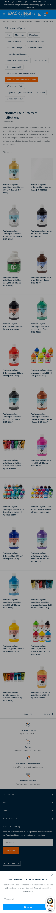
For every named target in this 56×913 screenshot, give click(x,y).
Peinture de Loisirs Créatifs (18, 60)
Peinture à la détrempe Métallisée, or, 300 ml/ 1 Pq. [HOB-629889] (41, 695)
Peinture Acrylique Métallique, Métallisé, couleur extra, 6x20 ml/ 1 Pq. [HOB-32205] (13, 464)
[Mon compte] (39, 14)
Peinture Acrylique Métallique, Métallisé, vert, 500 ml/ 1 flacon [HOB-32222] (40, 328)
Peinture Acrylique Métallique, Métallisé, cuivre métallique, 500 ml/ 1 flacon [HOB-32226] (41, 418)
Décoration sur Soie (15, 86)
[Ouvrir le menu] (4, 14)
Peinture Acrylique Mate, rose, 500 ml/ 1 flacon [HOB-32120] (41, 463)
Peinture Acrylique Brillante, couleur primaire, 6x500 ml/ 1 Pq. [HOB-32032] (41, 650)
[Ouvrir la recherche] (33, 14)
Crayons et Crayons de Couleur (19, 92)
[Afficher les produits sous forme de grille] (47, 152)
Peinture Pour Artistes (35, 41)
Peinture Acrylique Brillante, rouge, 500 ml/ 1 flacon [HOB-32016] (13, 373)
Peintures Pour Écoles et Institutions (21, 80)
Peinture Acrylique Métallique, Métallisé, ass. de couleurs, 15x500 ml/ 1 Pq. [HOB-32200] (14, 510)
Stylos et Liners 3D (14, 67)
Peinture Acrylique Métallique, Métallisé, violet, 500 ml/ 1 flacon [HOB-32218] (40, 557)
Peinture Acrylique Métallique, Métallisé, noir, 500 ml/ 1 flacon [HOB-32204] (12, 418)
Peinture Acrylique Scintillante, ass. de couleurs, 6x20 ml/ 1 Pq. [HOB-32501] (12, 696)
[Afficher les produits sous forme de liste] (52, 152)
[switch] (50, 909)
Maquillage (33, 35)
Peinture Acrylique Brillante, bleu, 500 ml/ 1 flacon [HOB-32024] (13, 556)
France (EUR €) (9, 863)
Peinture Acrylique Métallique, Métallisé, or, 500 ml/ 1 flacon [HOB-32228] (13, 188)
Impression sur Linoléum (17, 54)
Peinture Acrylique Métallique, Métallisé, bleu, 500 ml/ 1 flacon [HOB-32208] (12, 603)
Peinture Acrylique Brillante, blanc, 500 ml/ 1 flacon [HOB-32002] (41, 187)
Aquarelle (41, 92)
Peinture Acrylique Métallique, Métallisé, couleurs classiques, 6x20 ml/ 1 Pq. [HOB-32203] (41, 603)
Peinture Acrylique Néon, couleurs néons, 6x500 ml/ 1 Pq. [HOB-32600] (41, 373)
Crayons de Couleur (15, 99)
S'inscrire (28, 907)
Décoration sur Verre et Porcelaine (21, 73)
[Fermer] (52, 874)
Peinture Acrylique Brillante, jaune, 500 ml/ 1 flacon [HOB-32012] (13, 649)
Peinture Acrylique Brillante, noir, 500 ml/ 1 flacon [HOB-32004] (13, 326)
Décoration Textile (34, 48)
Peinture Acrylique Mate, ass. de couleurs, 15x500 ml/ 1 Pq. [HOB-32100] (41, 509)
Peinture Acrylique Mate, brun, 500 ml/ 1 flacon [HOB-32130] (41, 280)
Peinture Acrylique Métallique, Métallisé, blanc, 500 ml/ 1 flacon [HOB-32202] (12, 281)
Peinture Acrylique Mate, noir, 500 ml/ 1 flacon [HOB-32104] (41, 234)
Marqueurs (19, 35)
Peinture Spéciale (14, 41)
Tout (8, 35)
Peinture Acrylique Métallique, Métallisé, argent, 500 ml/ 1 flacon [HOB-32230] (12, 235)
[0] (44, 14)
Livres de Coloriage (14, 48)
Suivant (47, 714)
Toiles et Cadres (40, 60)
